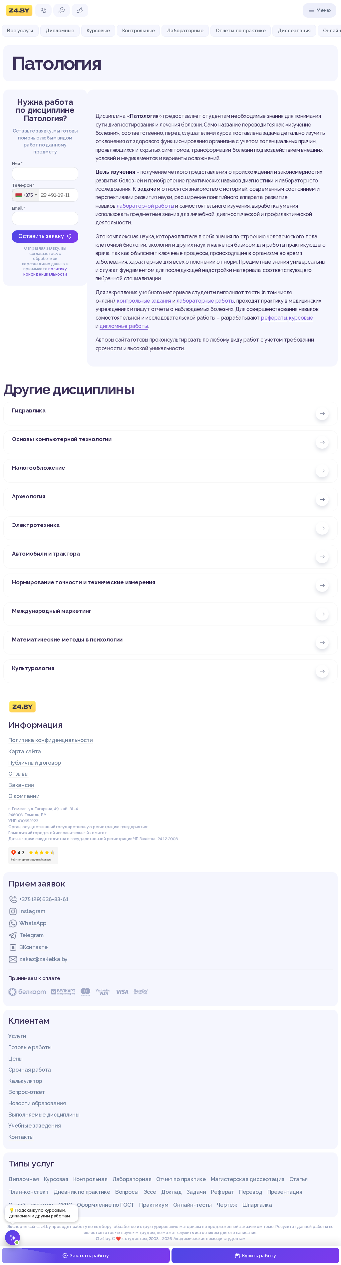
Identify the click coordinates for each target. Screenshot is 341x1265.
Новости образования (37, 1103)
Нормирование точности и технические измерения (83, 582)
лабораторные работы (205, 301)
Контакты (21, 1137)
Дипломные (60, 30)
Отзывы (18, 774)
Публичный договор (34, 763)
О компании (23, 796)
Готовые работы (30, 1047)
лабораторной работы (145, 206)
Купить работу (259, 1255)
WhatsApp (32, 923)
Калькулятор (25, 1081)
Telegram (31, 935)
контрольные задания (144, 301)
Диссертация (294, 30)
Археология (28, 496)
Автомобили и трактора (46, 553)
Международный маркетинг (51, 611)
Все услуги (20, 30)
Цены (15, 1059)
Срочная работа (29, 1070)
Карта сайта (24, 751)
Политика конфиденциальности (50, 740)
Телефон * (23, 185)
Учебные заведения (34, 1126)
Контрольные (138, 30)
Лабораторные (185, 30)
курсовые (301, 318)
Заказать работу (89, 1255)
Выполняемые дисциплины (43, 1115)
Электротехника (36, 525)
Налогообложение (38, 467)
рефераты (274, 318)
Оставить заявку (41, 236)
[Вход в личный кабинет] (61, 10)
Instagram (32, 911)
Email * (18, 208)
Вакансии (21, 785)
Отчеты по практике (240, 30)
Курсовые (98, 30)
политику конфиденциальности (45, 272)
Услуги (17, 1036)
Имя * (17, 163)
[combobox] (25, 195)
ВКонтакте (33, 947)
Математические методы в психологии (67, 639)
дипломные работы (124, 326)
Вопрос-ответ (26, 1092)
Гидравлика (29, 410)
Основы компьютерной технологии (62, 439)
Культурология (33, 668)
